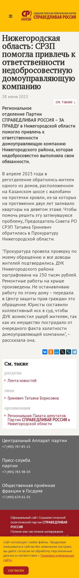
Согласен (16, 570)
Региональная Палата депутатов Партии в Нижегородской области (39, 419)
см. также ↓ (65, 101)
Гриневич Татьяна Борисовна (33, 398)
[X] (62, 351)
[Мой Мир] (56, 351)
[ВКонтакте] (44, 351)
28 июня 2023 (15, 96)
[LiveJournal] (68, 351)
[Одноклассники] (50, 351)
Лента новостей (22, 380)
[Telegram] (74, 351)
